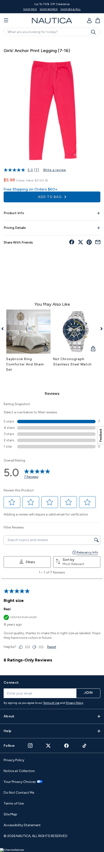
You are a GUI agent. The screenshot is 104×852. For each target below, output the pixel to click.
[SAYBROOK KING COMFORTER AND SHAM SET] (28, 332)
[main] (52, 355)
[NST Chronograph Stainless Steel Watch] (75, 332)
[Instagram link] (30, 745)
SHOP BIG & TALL (70, 9)
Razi (7, 609)
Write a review (54, 170)
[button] (12, 502)
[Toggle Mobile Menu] (6, 20)
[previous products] (4, 329)
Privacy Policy (74, 703)
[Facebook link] (66, 745)
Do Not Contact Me (19, 793)
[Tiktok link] (84, 745)
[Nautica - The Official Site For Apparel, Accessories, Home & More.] (52, 21)
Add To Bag (50, 197)
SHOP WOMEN (49, 9)
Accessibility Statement (22, 825)
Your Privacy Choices (20, 782)
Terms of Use (51, 703)
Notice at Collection (19, 771)
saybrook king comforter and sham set (25, 364)
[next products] (100, 329)
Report (51, 647)
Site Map (10, 814)
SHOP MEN (30, 9)
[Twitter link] (48, 746)
